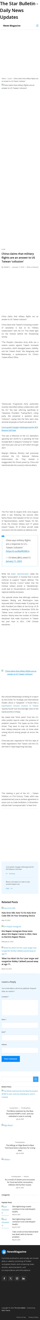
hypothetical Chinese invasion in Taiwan (20, 706)
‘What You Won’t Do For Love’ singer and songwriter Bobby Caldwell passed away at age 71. (20, 961)
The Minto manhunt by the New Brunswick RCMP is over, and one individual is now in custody (19, 1113)
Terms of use (21, 1317)
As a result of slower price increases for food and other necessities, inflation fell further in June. (20, 1182)
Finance (26, 1176)
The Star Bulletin (20, 1308)
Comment (5, 997)
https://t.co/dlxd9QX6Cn (17, 551)
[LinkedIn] (23, 1278)
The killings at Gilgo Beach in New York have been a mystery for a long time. (20, 1148)
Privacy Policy (33, 1317)
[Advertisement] (20, 50)
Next (7, 888)
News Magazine (11, 25)
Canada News (13, 1108)
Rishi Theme (6, 1310)
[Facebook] (4, 1278)
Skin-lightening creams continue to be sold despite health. (23, 1209)
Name (4, 1019)
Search (35, 1079)
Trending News (26, 1108)
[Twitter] (10, 1278)
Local (3, 249)
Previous (12, 874)
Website (4, 1044)
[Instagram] (17, 1278)
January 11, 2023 (14, 561)
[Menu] (37, 26)
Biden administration (20, 574)
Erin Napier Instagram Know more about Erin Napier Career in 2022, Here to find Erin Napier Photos (19, 934)
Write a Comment (32, 267)
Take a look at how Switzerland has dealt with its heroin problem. (25, 1234)
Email (4, 1032)
